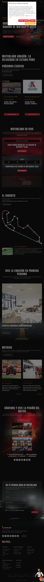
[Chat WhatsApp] (41, 579)
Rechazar (32, 20)
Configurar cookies (30, 23)
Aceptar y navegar (23, 20)
